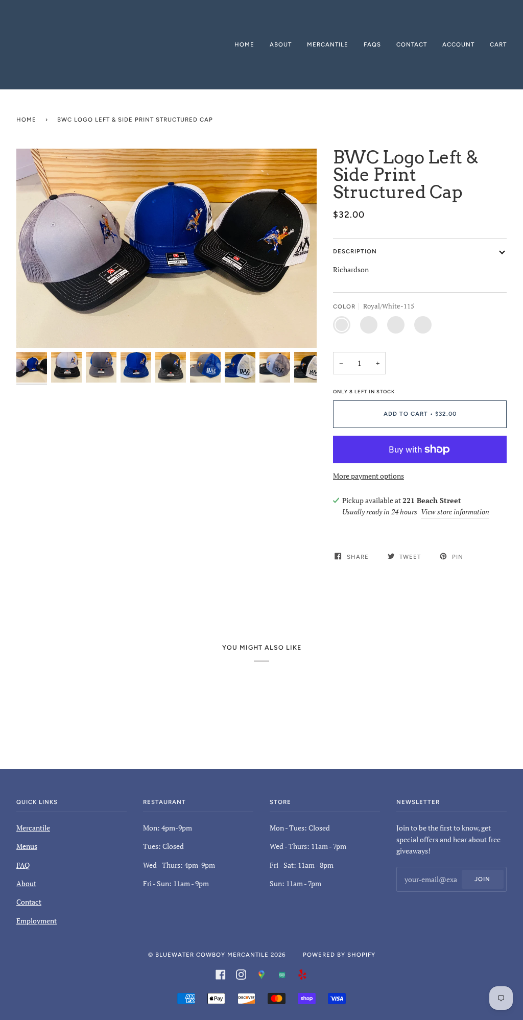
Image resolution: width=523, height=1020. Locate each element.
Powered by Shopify (339, 954)
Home (26, 119)
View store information (455, 511)
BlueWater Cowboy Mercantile (212, 954)
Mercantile (33, 828)
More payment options (368, 476)
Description (355, 251)
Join (482, 879)
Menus (26, 846)
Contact (28, 902)
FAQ (23, 865)
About (26, 883)
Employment (36, 921)
